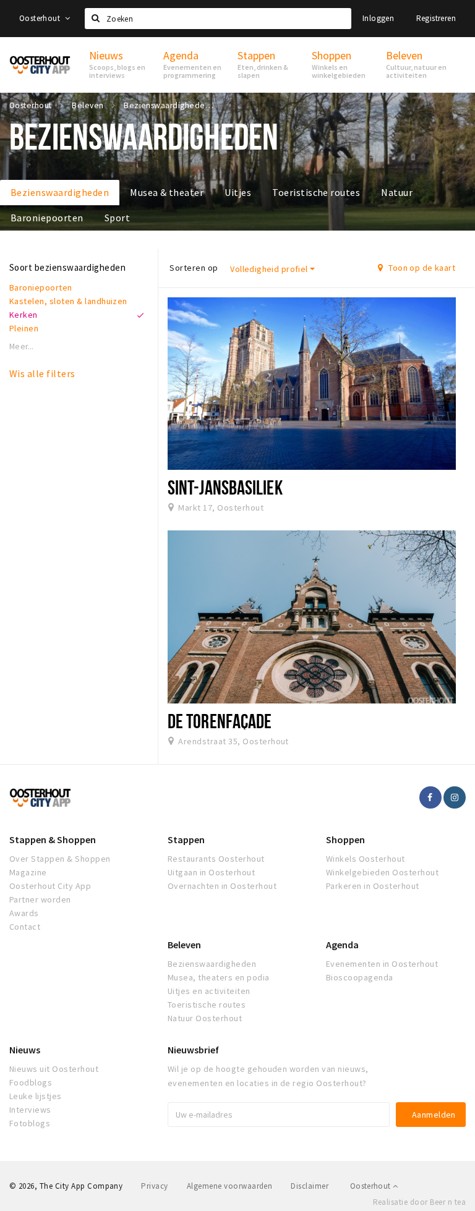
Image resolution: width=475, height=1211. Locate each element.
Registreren (436, 18)
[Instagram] (454, 797)
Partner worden (40, 899)
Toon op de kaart (421, 267)
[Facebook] (430, 797)
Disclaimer (309, 1186)
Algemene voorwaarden (230, 1186)
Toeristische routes (316, 192)
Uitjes (238, 192)
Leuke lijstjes (35, 1096)
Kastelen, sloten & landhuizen (68, 301)
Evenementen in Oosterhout (382, 963)
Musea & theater (166, 192)
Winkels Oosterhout (365, 858)
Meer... (21, 346)
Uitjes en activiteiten (209, 990)
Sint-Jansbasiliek (225, 487)
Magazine (28, 872)
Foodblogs (30, 1082)
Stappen (186, 839)
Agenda (342, 944)
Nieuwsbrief (193, 1049)
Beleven (184, 944)
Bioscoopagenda (359, 977)
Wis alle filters (42, 373)
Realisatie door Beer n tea (419, 1202)
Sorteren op (193, 267)
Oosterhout (40, 18)
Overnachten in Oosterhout (222, 885)
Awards (24, 913)
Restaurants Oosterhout (216, 858)
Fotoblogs (29, 1123)
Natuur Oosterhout (205, 1018)
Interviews (30, 1109)
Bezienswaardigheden (60, 192)
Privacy (154, 1186)
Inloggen (378, 18)
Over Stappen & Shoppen (60, 858)
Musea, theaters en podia (219, 977)
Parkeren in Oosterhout (372, 885)
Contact (24, 926)
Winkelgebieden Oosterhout (382, 872)
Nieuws (24, 1049)
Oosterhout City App (50, 885)
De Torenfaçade (220, 720)
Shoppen (345, 839)
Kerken (23, 314)
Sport (117, 217)
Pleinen (23, 328)
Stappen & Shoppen (52, 839)
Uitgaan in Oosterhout (211, 872)
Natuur (397, 192)
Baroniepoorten (47, 217)
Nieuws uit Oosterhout (53, 1068)
